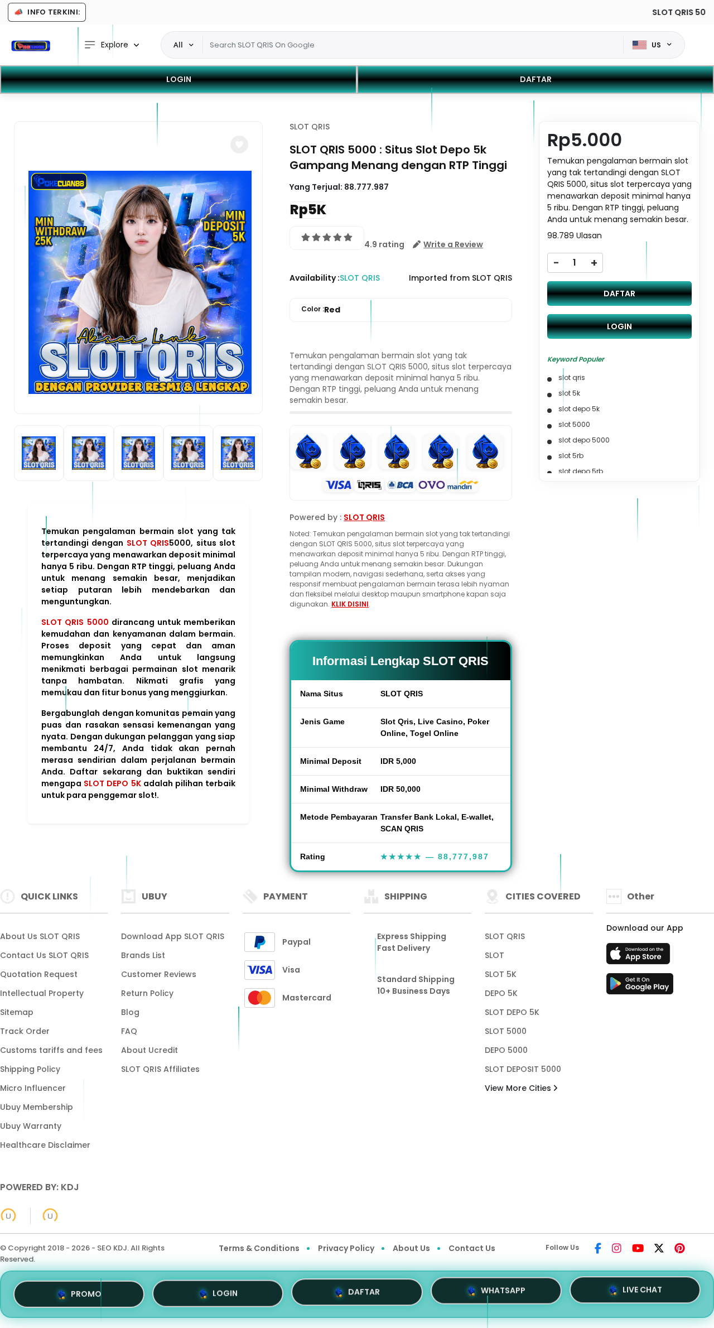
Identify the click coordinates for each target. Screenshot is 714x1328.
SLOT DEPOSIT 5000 (523, 1069)
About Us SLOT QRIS (40, 936)
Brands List (143, 955)
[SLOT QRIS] (30, 45)
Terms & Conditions (259, 1248)
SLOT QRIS (148, 542)
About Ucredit (149, 1050)
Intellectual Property (42, 993)
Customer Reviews (158, 974)
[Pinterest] (679, 1249)
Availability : (315, 277)
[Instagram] (616, 1249)
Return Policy (147, 993)
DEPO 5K (501, 993)
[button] (239, 144)
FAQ (129, 1031)
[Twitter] (659, 1249)
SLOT (494, 955)
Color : (320, 309)
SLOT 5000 (506, 1031)
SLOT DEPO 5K (112, 783)
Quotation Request (39, 974)
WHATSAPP (503, 1294)
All (178, 45)
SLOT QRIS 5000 (75, 622)
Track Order (25, 1031)
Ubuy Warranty (30, 1126)
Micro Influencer (33, 1088)
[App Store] (639, 957)
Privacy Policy (346, 1248)
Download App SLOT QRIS (172, 936)
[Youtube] (638, 1249)
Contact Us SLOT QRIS (44, 955)
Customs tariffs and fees (51, 1050)
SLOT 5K (501, 974)
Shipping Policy (30, 1069)
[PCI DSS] (8, 1215)
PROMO (86, 1290)
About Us (411, 1248)
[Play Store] (639, 987)
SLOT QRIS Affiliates (160, 1069)
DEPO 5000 (506, 1050)
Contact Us (471, 1248)
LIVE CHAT (642, 1293)
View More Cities (519, 1088)
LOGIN (178, 79)
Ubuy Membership (36, 1107)
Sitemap (16, 1012)
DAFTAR (536, 79)
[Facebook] (598, 1249)
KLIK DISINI (350, 604)
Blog (130, 1012)
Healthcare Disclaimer (45, 1145)
